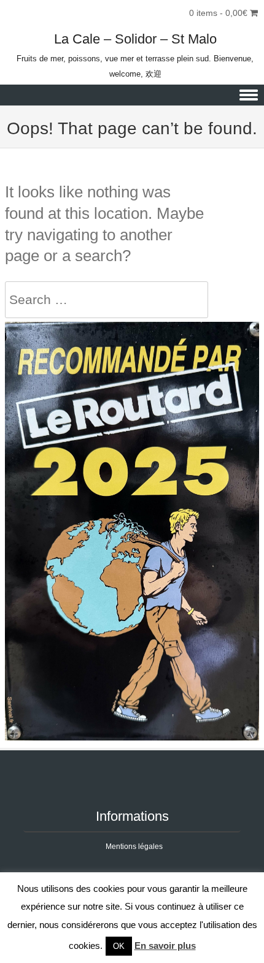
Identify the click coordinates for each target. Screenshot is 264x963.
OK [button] (119, 946)
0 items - (218, 13)
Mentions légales (134, 846)
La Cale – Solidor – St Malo (135, 39)
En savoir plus (165, 945)
